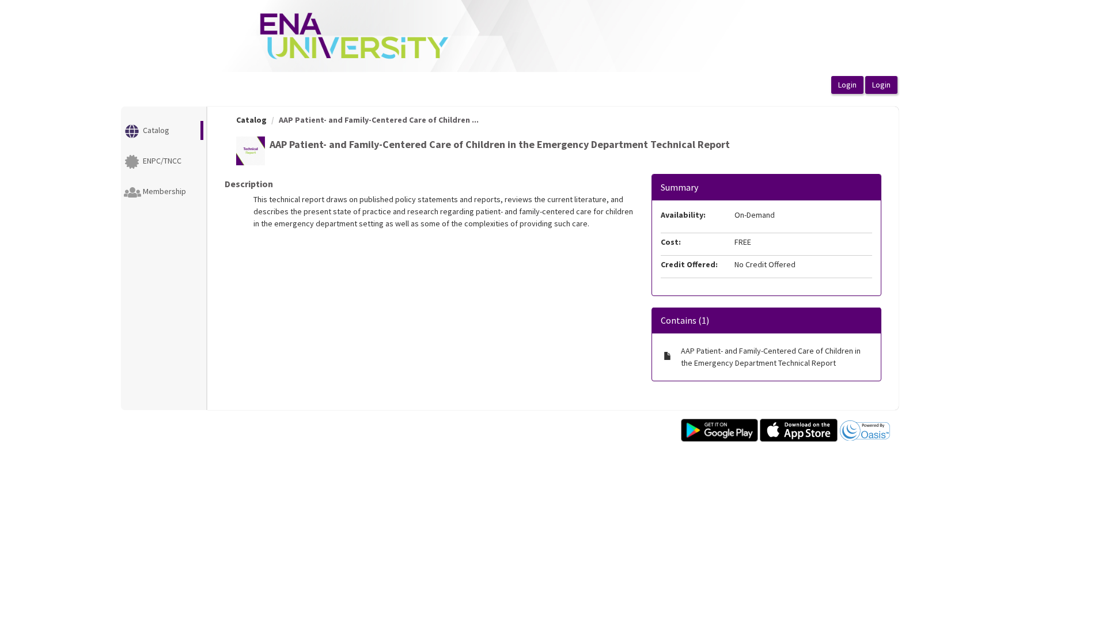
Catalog (251, 120)
